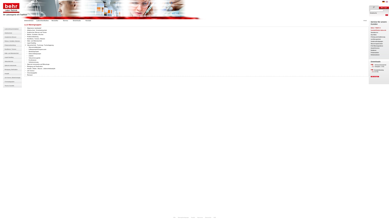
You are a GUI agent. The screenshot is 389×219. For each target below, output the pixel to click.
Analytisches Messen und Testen (37, 32)
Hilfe (174, 217)
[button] (25, 28)
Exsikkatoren (32, 60)
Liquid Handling (9, 57)
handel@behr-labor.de (378, 30)
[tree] (196, 51)
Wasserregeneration (377, 43)
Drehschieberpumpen (35, 53)
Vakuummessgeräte (34, 58)
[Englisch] (387, 2)
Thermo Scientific (9, 85)
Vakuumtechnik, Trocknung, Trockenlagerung (40, 45)
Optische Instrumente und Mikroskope (38, 64)
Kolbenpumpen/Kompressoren (37, 49)
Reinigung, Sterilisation (11, 69)
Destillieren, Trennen (10, 49)
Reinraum (30, 75)
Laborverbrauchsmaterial (12, 29)
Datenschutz (208, 217)
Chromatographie (9, 81)
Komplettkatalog (379, 70)
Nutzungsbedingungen (183, 217)
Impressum (200, 217)
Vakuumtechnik (9, 61)
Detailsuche (373, 13)
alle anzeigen (375, 76)
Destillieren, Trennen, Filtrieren (36, 39)
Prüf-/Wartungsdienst (377, 46)
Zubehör (31, 56)
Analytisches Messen (10, 37)
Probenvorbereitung (10, 45)
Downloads (77, 20)
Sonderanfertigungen (377, 41)
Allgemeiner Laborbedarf (34, 28)
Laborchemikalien (42, 20)
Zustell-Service (375, 48)
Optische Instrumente (10, 65)
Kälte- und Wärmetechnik (12, 53)
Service (65, 20)
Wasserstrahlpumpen (35, 47)
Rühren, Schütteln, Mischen (12, 41)
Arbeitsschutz (8, 33)
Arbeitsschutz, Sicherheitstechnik (37, 30)
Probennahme (375, 52)
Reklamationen (375, 55)
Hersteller (55, 20)
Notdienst (373, 50)
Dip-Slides (374, 34)
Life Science (30, 70)
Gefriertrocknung (33, 62)
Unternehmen (29, 20)
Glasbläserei (374, 32)
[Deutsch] (383, 2)
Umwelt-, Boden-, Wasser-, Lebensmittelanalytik (41, 68)
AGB (215, 217)
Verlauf (365, 20)
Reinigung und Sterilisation (35, 66)
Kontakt (88, 20)
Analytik (7, 73)
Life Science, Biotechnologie (12, 77)
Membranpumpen (34, 51)
